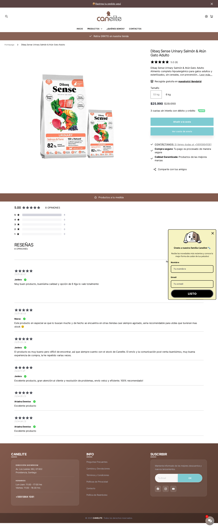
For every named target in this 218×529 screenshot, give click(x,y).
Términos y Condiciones (97, 475)
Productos (93, 29)
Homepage (9, 44)
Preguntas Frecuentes (96, 462)
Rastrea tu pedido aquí (108, 3)
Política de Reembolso (96, 495)
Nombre (175, 262)
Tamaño (155, 87)
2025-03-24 (20, 342)
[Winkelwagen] (211, 16)
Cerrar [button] (212, 4)
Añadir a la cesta (182, 121)
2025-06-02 (20, 274)
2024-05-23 (20, 396)
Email (173, 277)
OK (190, 478)
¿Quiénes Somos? (116, 29)
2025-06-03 (20, 313)
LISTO (192, 294)
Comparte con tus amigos (172, 169)
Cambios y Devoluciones (98, 468)
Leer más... (205, 74)
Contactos (135, 29)
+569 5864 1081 (25, 496)
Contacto (90, 488)
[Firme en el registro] (206, 16)
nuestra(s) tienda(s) (190, 81)
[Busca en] (6, 16)
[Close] (212, 233)
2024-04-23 (20, 421)
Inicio (80, 29)
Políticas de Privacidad (97, 481)
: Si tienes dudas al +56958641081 (183, 144)
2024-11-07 (19, 371)
